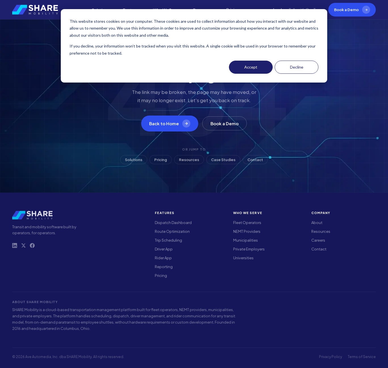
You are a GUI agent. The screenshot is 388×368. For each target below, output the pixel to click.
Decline (296, 67)
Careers (318, 240)
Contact (255, 159)
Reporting (164, 266)
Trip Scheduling (168, 240)
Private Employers (249, 249)
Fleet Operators (247, 222)
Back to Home (164, 123)
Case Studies (223, 159)
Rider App (163, 258)
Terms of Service (362, 357)
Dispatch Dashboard (173, 222)
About (316, 222)
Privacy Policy (330, 357)
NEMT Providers (246, 231)
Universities (243, 258)
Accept (250, 67)
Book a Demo (346, 9)
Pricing (160, 159)
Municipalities (245, 240)
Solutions (133, 159)
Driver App (164, 249)
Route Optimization (172, 231)
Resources (189, 159)
